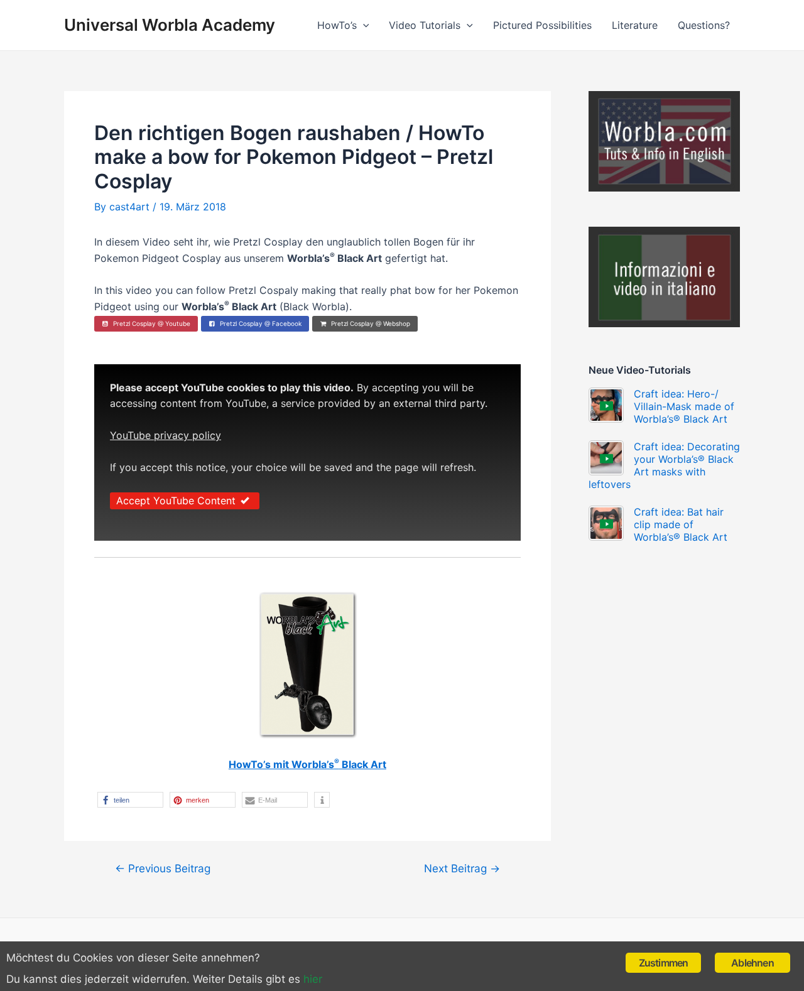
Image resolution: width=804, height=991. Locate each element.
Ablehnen (752, 962)
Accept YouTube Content (176, 500)
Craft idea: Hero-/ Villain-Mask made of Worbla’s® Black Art (684, 406)
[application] (363, 25)
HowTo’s (337, 25)
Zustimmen (663, 962)
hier (312, 979)
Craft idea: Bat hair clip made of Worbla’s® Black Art (680, 524)
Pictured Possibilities (542, 25)
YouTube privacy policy (165, 435)
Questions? (704, 25)
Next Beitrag (462, 868)
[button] (130, 800)
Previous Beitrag (162, 868)
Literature (635, 25)
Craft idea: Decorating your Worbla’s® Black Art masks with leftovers (664, 465)
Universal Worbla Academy (169, 25)
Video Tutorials (424, 25)
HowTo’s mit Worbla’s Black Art (307, 764)
